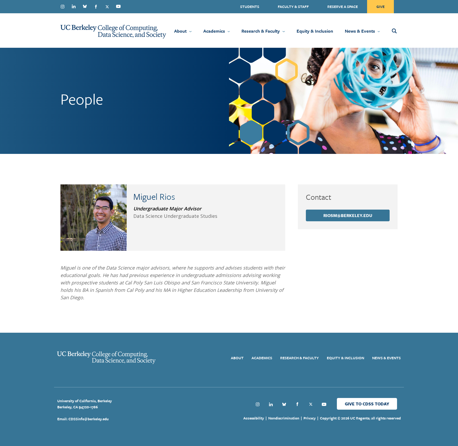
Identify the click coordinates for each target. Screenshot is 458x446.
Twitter (107, 7)
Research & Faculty (260, 31)
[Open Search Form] (401, 30)
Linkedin (74, 6)
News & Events (360, 31)
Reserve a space (342, 6)
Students (249, 6)
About (180, 31)
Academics (214, 31)
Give (380, 6)
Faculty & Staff (293, 6)
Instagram (63, 7)
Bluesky (85, 6)
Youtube (118, 6)
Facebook (96, 7)
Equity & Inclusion (315, 31)
